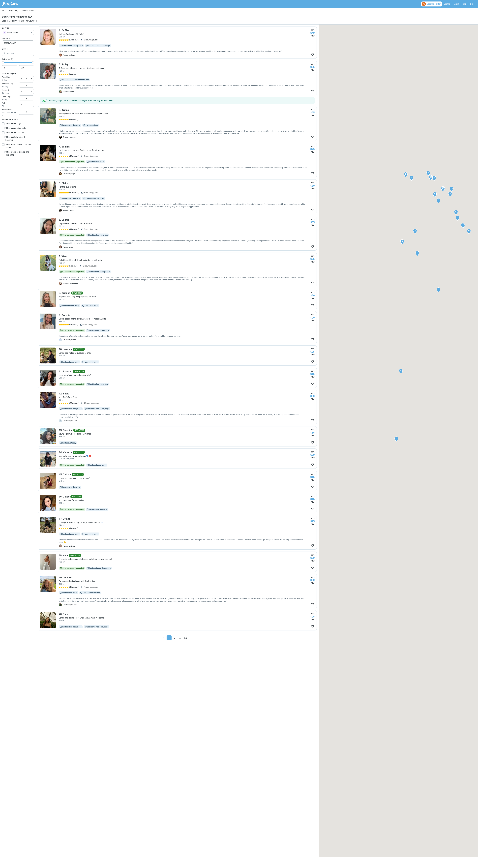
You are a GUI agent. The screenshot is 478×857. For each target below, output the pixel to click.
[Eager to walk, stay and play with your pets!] (177, 299)
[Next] (190, 637)
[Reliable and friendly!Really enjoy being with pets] (177, 270)
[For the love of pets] (177, 196)
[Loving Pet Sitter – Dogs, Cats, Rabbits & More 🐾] (177, 532)
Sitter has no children (14, 132)
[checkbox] (3, 123)
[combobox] (18, 32)
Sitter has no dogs (13, 123)
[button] (412, 178)
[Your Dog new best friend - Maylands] (177, 436)
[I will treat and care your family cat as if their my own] (177, 160)
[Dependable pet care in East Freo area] (177, 233)
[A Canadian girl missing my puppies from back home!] (177, 78)
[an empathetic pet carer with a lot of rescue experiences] (177, 123)
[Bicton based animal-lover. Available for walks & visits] (177, 327)
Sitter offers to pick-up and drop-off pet (17, 153)
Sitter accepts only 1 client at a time (18, 146)
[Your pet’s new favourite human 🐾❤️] (177, 459)
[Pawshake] (10, 3)
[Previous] (163, 637)
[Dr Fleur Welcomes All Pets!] (177, 43)
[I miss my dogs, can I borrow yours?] (177, 481)
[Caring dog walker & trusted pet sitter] (177, 355)
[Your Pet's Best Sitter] (177, 407)
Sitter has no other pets (15, 128)
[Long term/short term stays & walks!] (177, 378)
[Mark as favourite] (313, 55)
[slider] (3, 62)
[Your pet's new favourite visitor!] (177, 503)
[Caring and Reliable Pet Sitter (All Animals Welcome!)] (177, 620)
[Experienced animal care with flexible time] (177, 591)
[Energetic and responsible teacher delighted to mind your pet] (177, 562)
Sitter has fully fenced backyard (15, 138)
